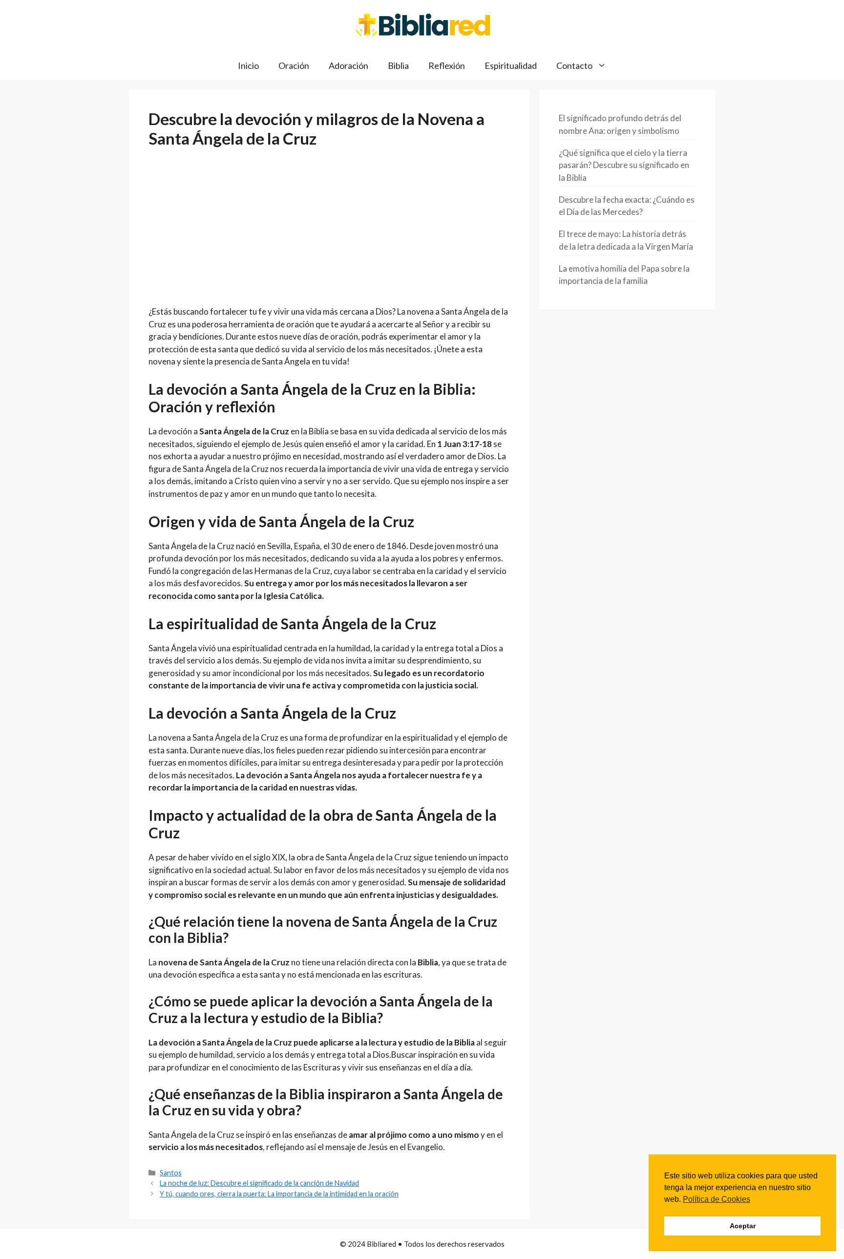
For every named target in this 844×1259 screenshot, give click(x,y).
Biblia (398, 65)
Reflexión (446, 65)
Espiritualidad (511, 65)
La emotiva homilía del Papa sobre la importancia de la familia (624, 274)
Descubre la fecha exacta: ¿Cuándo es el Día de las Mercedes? (627, 205)
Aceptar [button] (743, 1226)
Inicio (248, 65)
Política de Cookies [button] (716, 1199)
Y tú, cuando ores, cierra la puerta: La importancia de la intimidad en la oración (279, 1194)
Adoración (348, 65)
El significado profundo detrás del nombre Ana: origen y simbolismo (620, 124)
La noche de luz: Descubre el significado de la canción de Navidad (259, 1183)
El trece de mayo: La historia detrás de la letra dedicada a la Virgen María (626, 240)
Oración (293, 65)
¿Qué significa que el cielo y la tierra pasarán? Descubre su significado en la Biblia (624, 165)
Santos (171, 1173)
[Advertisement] (329, 233)
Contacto (574, 65)
